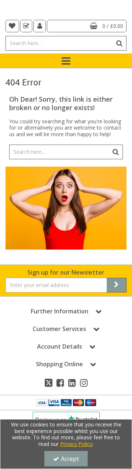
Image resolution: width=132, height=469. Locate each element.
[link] (48, 383)
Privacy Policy (76, 443)
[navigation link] (12, 26)
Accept (70, 459)
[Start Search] (119, 43)
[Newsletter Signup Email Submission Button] (116, 285)
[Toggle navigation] (66, 61)
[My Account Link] (39, 26)
